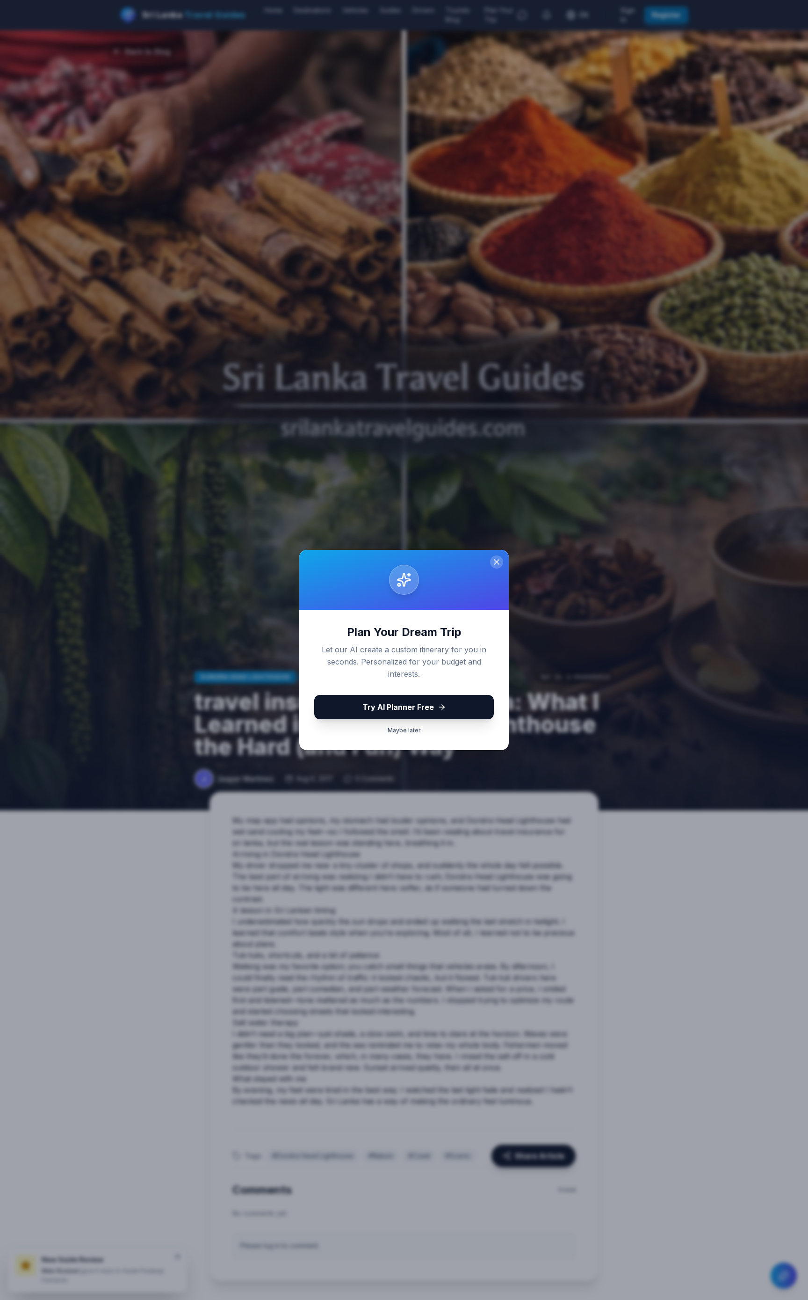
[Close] (496, 562)
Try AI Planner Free (398, 707)
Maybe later (404, 730)
